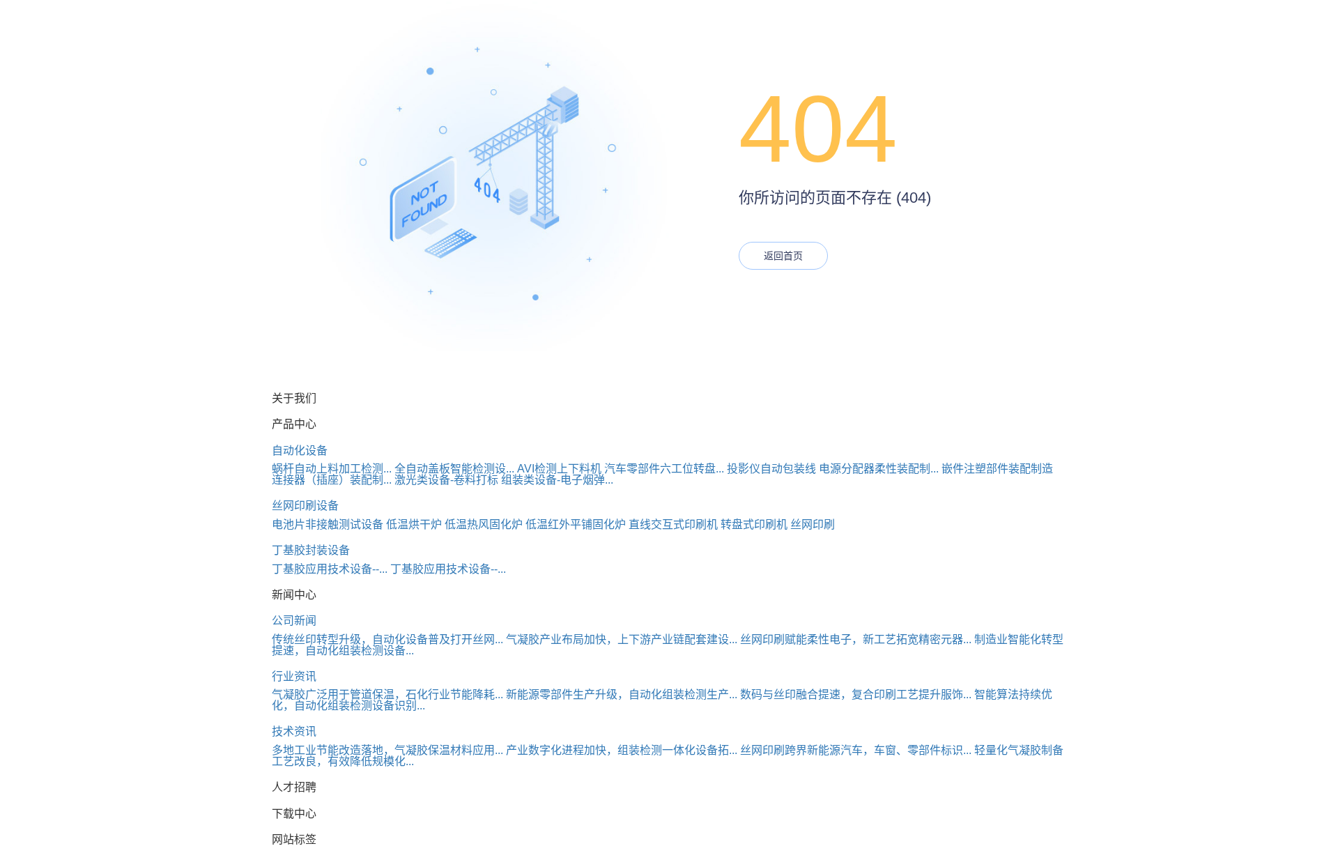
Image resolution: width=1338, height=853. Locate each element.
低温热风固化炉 (484, 524)
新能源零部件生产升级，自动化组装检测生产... (621, 694)
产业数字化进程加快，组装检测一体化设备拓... (621, 750)
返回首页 (783, 255)
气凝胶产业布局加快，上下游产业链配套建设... (621, 639)
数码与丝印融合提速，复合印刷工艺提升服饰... (855, 694)
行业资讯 (294, 676)
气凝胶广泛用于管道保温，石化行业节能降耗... (387, 694)
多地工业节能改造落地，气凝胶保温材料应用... (387, 750)
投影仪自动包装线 (771, 469)
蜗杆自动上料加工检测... (332, 469)
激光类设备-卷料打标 (446, 480)
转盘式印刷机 (754, 524)
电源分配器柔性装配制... (879, 469)
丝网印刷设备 (305, 506)
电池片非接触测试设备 (327, 524)
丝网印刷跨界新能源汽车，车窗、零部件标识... (855, 750)
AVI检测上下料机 (559, 469)
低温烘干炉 (414, 524)
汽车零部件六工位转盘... (664, 469)
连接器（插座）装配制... (332, 480)
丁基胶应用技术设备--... (329, 569)
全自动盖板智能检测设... (454, 469)
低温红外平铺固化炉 (575, 524)
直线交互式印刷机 (673, 524)
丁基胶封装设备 (311, 550)
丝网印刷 (812, 524)
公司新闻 (294, 621)
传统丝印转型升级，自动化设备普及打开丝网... (387, 639)
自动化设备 (300, 450)
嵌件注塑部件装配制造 (997, 469)
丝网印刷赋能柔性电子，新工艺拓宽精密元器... (855, 639)
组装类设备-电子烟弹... (557, 480)
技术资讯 (294, 731)
